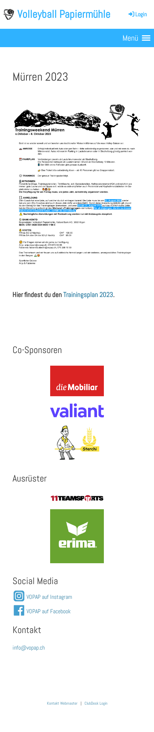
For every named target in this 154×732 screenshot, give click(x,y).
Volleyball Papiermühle (64, 14)
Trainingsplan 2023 (88, 294)
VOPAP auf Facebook (49, 611)
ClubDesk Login (96, 703)
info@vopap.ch (29, 647)
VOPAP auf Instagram (49, 597)
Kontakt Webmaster (62, 703)
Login (141, 14)
